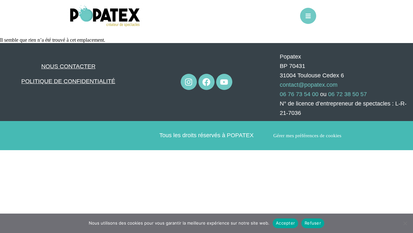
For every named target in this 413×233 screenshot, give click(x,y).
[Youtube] (224, 82)
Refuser (313, 223)
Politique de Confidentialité (68, 81)
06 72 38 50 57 (347, 94)
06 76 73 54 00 (299, 94)
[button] (308, 16)
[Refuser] (405, 223)
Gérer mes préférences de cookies (307, 135)
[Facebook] (206, 82)
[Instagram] (189, 82)
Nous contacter (68, 66)
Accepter (285, 223)
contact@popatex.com (308, 85)
